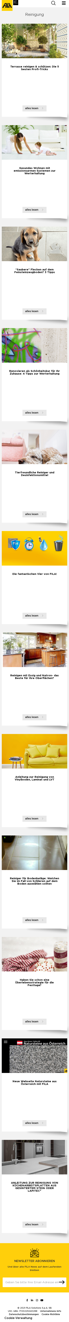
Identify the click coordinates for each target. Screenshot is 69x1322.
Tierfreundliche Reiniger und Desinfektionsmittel (34, 474)
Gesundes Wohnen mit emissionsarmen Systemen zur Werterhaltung (35, 171)
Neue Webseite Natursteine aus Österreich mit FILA (35, 1082)
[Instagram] (36, 1300)
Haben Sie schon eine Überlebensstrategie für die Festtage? (34, 983)
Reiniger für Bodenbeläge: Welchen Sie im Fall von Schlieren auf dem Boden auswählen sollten (34, 881)
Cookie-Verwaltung (18, 1318)
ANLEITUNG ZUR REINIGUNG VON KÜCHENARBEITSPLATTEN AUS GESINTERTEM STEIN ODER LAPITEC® (34, 1187)
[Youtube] (41, 1300)
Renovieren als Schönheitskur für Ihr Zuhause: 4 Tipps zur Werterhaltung (34, 372)
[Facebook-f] (27, 1300)
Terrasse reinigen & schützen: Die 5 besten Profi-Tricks (34, 68)
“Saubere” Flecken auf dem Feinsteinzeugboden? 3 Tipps (34, 271)
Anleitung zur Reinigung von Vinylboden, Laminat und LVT (34, 778)
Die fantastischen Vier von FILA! (34, 574)
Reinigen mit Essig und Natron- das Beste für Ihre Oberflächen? (34, 677)
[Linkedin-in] (32, 1300)
